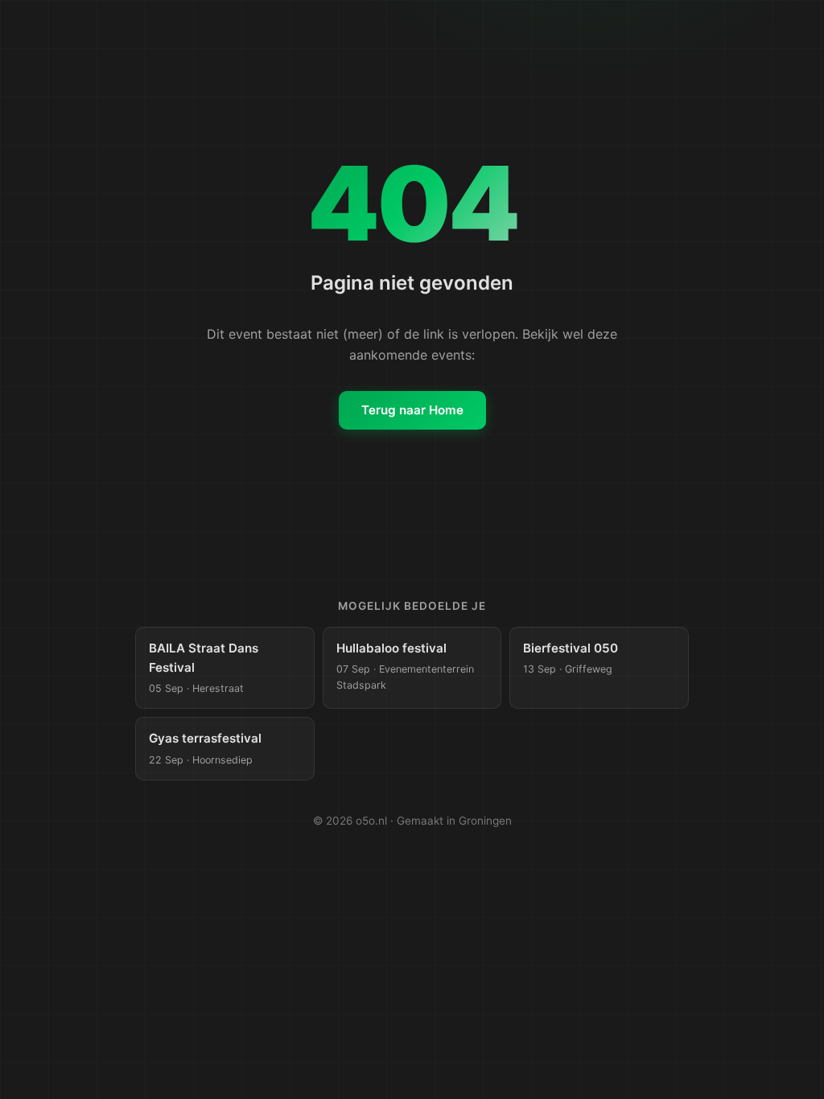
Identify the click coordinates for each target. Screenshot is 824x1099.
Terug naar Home (412, 410)
